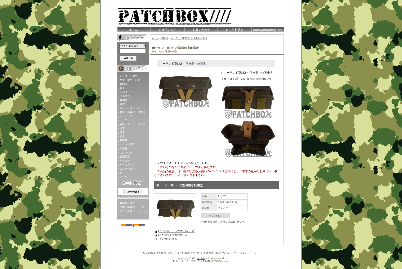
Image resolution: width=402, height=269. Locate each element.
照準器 (123, 148)
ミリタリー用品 (128, 75)
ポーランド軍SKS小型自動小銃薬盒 (189, 38)
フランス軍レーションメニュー (132, 213)
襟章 (122, 136)
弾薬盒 (123, 100)
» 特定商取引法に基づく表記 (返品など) (223, 221)
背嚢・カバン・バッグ (132, 124)
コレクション (127, 168)
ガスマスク (126, 152)
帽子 (122, 88)
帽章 (122, 128)
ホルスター (126, 96)
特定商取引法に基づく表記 (158, 253)
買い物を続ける (168, 238)
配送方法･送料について (217, 253)
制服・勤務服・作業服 (132, 112)
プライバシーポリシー (246, 253)
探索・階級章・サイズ (132, 207)
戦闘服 (123, 83)
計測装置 (125, 156)
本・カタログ (127, 164)
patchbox (200, 258)
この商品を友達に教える (173, 235)
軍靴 (122, 104)
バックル (125, 160)
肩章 (122, 132)
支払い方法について (188, 253)
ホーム (155, 38)
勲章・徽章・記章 (130, 79)
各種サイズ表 (127, 203)
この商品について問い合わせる (177, 231)
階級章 (123, 140)
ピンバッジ (126, 116)
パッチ (123, 120)
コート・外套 (127, 144)
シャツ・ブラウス (130, 108)
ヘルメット (126, 92)
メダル (123, 176)
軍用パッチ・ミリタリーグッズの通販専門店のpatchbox (201, 261)
